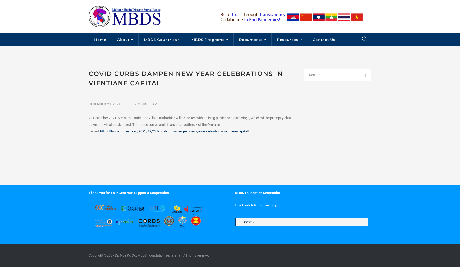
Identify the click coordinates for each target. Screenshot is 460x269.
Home (100, 39)
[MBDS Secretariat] (125, 16)
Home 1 (248, 222)
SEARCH (365, 76)
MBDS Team (147, 104)
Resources (287, 39)
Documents (251, 39)
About (123, 39)
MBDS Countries (160, 39)
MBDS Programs (207, 39)
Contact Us (324, 39)
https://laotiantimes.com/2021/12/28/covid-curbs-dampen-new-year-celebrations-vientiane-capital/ (174, 131)
